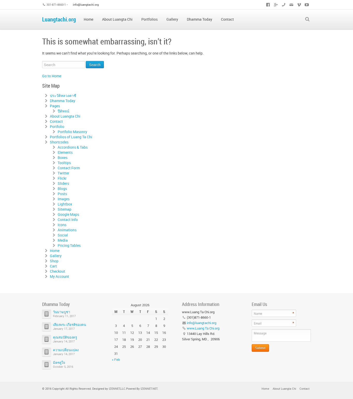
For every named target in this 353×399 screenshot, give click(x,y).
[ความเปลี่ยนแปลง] (46, 352)
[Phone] (283, 4)
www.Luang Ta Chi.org (203, 328)
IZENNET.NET (149, 388)
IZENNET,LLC (117, 388)
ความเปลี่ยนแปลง (66, 350)
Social (63, 235)
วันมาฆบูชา (61, 312)
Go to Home (51, 75)
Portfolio (57, 126)
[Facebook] (268, 4)
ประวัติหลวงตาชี (63, 95)
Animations (67, 229)
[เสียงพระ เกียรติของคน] (46, 326)
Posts (62, 193)
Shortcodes (59, 142)
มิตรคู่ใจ (59, 362)
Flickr (62, 178)
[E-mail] (291, 4)
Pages (55, 105)
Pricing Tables (69, 245)
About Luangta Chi (65, 116)
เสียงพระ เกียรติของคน (69, 324)
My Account (59, 276)
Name (258, 313)
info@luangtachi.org (86, 4)
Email (258, 323)
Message (260, 333)
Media (63, 240)
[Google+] (275, 4)
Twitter (63, 173)
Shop (54, 260)
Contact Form (69, 167)
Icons (62, 224)
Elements (65, 152)
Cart (53, 266)
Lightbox (65, 204)
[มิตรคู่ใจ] (46, 364)
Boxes (62, 157)
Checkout (57, 271)
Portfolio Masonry (72, 131)
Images (64, 198)
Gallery (56, 255)
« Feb (116, 359)
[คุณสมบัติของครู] (46, 339)
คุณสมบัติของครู (65, 337)
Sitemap (64, 209)
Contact (56, 121)
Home (54, 250)
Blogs (62, 188)
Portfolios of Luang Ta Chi (71, 136)
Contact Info (68, 219)
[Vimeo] (299, 4)
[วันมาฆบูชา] (46, 314)
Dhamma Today (62, 100)
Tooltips (64, 162)
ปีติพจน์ (63, 111)
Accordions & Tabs (73, 147)
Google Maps (68, 214)
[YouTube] (306, 4)
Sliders (63, 183)
